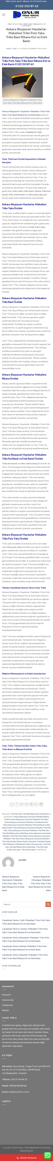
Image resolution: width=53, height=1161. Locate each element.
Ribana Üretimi (22, 841)
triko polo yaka (36, 844)
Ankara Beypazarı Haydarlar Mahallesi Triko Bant (29, 819)
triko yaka (17, 850)
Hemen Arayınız (28, 1157)
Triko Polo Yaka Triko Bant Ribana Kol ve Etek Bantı (26, 25)
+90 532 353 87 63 (17, 1085)
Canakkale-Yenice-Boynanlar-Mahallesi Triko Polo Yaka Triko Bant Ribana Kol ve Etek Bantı (25, 939)
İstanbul (30, 132)
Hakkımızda (8, 1000)
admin (33, 48)
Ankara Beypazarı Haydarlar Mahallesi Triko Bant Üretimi (26, 822)
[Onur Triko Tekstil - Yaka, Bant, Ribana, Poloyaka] (26, 14)
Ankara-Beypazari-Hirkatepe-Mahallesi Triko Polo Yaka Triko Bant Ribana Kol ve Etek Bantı (40, 883)
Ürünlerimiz (7, 1005)
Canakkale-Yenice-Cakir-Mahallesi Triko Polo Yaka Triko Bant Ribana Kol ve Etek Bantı (26, 922)
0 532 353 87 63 (24, 64)
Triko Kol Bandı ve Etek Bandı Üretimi (16, 844)
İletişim (5, 1010)
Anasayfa (6, 994)
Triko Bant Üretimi (44, 841)
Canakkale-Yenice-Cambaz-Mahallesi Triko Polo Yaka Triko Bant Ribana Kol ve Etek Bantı (25, 930)
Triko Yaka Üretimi (28, 850)
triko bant (32, 841)
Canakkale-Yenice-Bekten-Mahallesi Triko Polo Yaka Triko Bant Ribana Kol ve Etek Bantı (24, 948)
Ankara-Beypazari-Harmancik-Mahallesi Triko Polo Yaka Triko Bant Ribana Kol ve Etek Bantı (13, 883)
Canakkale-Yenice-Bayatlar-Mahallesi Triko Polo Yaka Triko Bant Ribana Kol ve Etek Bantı (25, 956)
